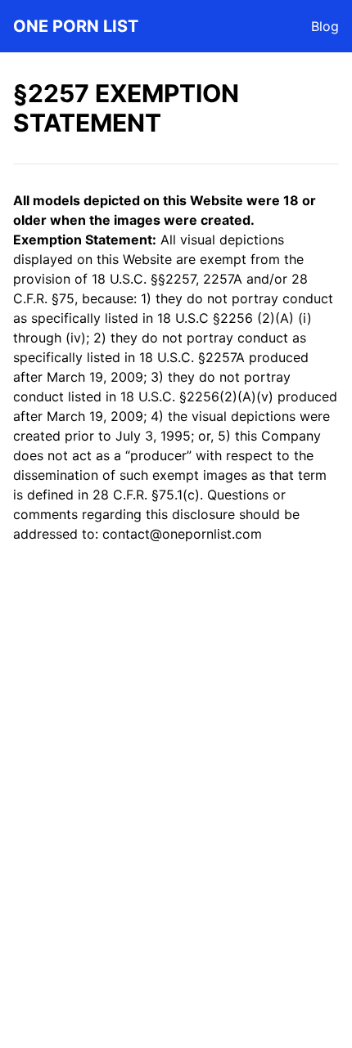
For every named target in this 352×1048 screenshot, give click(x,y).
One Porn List (75, 26)
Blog (325, 26)
